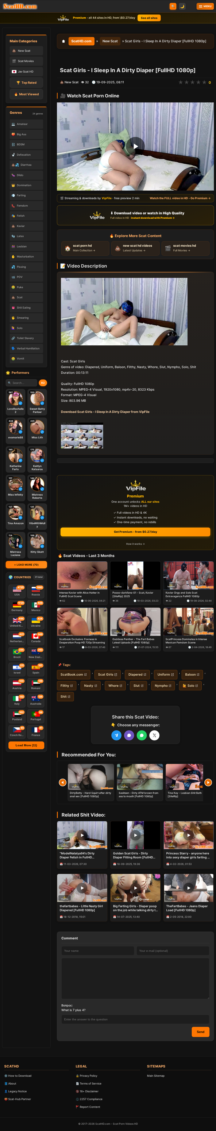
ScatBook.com (72, 674)
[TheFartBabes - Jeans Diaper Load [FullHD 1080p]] (189, 888)
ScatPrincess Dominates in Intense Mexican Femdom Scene (186, 641)
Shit (64, 697)
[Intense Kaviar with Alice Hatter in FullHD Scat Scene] (82, 575)
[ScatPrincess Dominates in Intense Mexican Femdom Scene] (188, 622)
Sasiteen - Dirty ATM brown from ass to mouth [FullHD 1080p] (138, 794)
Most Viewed (26, 94)
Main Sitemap (156, 1075)
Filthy (65, 686)
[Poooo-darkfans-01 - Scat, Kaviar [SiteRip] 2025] (135, 575)
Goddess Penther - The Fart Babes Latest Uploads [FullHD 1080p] (133, 641)
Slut (137, 686)
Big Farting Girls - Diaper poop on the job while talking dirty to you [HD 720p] (135, 908)
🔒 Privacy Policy (86, 1075)
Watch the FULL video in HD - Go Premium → (180, 198)
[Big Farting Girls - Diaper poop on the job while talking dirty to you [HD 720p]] (136, 888)
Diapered (135, 674)
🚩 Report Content (88, 1106)
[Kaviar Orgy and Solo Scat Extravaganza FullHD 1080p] (188, 575)
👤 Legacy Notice (15, 1091)
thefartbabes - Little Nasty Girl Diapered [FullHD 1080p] (81, 908)
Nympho (161, 686)
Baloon (190, 674)
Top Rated (26, 82)
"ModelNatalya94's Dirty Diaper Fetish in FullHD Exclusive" (77, 855)
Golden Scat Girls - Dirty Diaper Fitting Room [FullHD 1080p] (133, 855)
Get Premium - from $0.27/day (135, 531)
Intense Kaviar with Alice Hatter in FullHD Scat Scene (79, 594)
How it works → (135, 543)
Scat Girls (105, 674)
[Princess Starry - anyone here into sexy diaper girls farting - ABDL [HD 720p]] (189, 835)
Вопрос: (67, 1005)
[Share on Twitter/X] (154, 735)
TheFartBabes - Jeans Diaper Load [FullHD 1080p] (187, 908)
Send (200, 1032)
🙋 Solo (188, 686)
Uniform (164, 674)
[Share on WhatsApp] (142, 735)
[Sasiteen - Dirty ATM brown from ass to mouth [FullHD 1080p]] (140, 777)
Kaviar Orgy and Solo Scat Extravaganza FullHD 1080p (182, 594)
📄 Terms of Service (88, 1083)
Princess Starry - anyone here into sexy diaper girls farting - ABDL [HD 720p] (187, 855)
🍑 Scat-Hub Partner (17, 1099)
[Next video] (208, 782)
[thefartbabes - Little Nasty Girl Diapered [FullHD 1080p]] (82, 888)
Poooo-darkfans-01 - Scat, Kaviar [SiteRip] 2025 (132, 594)
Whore (113, 686)
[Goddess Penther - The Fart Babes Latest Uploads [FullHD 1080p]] (135, 622)
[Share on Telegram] (116, 735)
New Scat (110, 41)
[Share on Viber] (129, 735)
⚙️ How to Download (17, 1075)
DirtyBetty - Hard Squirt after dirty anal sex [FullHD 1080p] (90, 794)
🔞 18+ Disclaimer (87, 1091)
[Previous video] (62, 782)
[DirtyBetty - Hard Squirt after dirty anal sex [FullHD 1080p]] (91, 777)
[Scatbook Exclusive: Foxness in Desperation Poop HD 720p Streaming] (82, 622)
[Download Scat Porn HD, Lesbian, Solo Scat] (20, 6)
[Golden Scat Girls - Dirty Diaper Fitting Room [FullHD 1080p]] (136, 835)
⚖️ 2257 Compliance (89, 1099)
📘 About (10, 1083)
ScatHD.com (81, 41)
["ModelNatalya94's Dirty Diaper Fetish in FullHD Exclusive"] (82, 835)
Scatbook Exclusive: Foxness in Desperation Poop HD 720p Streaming (82, 641)
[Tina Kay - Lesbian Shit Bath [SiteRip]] (189, 777)
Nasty (88, 686)
